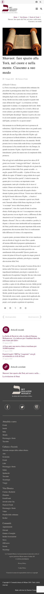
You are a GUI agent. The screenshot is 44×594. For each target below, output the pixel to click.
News (5, 540)
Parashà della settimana (10, 514)
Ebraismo (6, 495)
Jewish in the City (9, 501)
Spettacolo (6, 473)
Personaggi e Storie (9, 438)
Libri (4, 463)
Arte (4, 453)
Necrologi (6, 549)
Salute (5, 470)
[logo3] (10, 8)
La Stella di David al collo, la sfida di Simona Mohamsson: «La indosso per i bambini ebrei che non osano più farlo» (21, 338)
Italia (4, 431)
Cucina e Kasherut (9, 492)
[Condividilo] (10, 308)
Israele (5, 428)
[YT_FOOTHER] (36, 407)
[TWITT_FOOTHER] (22, 407)
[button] (2, 2)
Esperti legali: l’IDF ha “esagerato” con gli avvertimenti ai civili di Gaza (19, 355)
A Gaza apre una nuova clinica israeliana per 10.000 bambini (20, 347)
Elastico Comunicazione (34, 590)
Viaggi (5, 483)
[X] (40, 2)
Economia (6, 457)
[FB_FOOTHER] (7, 407)
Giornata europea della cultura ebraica (15, 450)
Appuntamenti (7, 527)
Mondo (5, 435)
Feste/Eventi (7, 498)
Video (5, 511)
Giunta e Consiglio (9, 533)
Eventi (5, 425)
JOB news (6, 543)
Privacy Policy (22, 563)
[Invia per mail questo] (5, 308)
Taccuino (6, 441)
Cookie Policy (22, 568)
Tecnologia (6, 479)
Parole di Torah (23, 79)
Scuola (5, 546)
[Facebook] (36, 2)
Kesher (5, 518)
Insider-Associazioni (9, 536)
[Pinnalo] (25, 308)
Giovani (5, 530)
